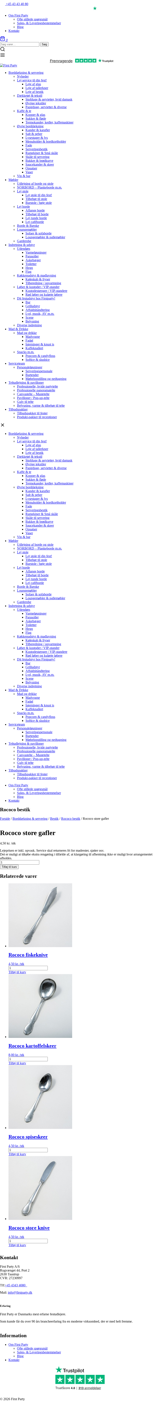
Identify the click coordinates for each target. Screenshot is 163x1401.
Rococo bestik (70, 818)
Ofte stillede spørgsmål (32, 1348)
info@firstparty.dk (20, 1292)
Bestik (54, 818)
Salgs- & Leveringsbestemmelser (39, 1352)
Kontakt (13, 1360)
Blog (20, 1356)
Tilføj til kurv (9, 866)
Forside (5, 818)
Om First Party (18, 1344)
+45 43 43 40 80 (16, 4)
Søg (44, 44)
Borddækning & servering (30, 818)
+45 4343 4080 (15, 1285)
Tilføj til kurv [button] (17, 972)
